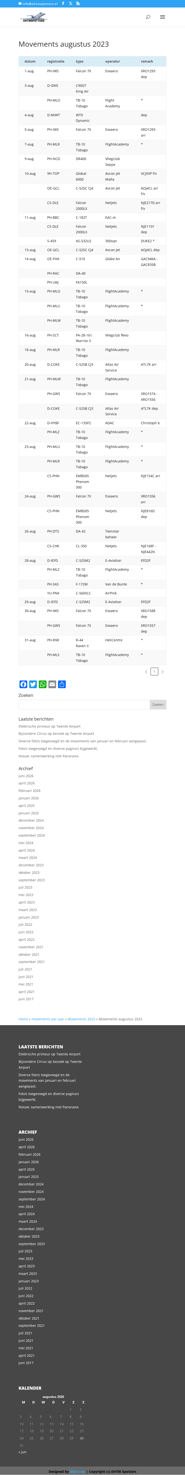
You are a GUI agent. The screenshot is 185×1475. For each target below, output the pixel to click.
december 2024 (31, 820)
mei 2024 (26, 842)
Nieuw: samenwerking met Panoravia (49, 756)
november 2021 (31, 947)
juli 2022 (25, 924)
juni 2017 (26, 999)
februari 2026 (29, 790)
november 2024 (31, 827)
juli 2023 (25, 887)
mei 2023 (26, 894)
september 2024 (32, 835)
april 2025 (27, 805)
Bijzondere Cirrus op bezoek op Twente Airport (56, 733)
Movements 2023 (81, 1019)
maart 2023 (28, 909)
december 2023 (31, 865)
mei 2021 (26, 984)
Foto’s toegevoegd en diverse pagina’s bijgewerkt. (58, 748)
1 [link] (154, 671)
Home (23, 1019)
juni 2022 (26, 932)
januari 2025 (29, 813)
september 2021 (32, 961)
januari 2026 (29, 798)
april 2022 (27, 939)
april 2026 (27, 783)
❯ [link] (162, 671)
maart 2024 (28, 857)
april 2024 (27, 850)
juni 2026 (26, 776)
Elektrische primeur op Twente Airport (49, 726)
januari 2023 (29, 917)
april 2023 (27, 902)
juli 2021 (25, 969)
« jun (22, 1452)
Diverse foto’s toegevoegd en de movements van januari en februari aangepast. (83, 741)
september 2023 (32, 880)
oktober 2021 (29, 954)
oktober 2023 (29, 872)
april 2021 (27, 991)
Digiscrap (77, 1471)
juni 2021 (26, 976)
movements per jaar (48, 1019)
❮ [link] (146, 671)
